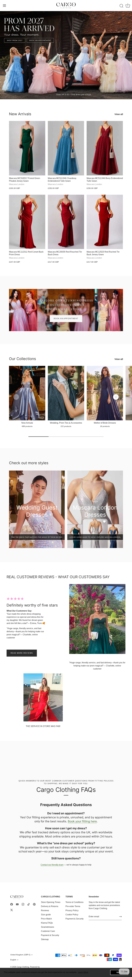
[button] (16, 397)
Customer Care (48, 931)
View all (118, 114)
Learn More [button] (83, 972)
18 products (105, 426)
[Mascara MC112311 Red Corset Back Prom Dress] (27, 222)
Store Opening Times (50, 902)
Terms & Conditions (74, 902)
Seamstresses (47, 927)
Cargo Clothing (23, 967)
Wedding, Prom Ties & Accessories (66, 423)
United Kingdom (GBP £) (20, 955)
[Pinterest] (34, 904)
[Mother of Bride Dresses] (105, 393)
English (13, 960)
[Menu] (4, 5)
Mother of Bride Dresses (105, 423)
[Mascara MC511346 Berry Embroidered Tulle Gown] (105, 148)
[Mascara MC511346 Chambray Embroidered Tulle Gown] (66, 148)
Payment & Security (50, 935)
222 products (66, 426)
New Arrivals (20, 114)
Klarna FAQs (47, 923)
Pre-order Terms (72, 906)
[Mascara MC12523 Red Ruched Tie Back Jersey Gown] (105, 222)
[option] (66, 55)
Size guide (46, 914)
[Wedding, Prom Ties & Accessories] (66, 393)
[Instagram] (23, 904)
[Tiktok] (28, 904)
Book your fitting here (82, 821)
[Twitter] (11, 910)
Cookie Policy (71, 914)
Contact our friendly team (52, 865)
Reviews (45, 910)
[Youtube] (17, 904)
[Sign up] (120, 916)
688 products (27, 426)
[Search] (121, 6)
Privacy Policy (72, 910)
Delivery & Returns (49, 906)
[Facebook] (11, 904)
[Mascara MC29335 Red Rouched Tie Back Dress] (66, 222)
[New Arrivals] (27, 393)
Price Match (46, 919)
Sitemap (45, 939)
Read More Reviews (22, 653)
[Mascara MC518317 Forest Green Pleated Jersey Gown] (27, 148)
